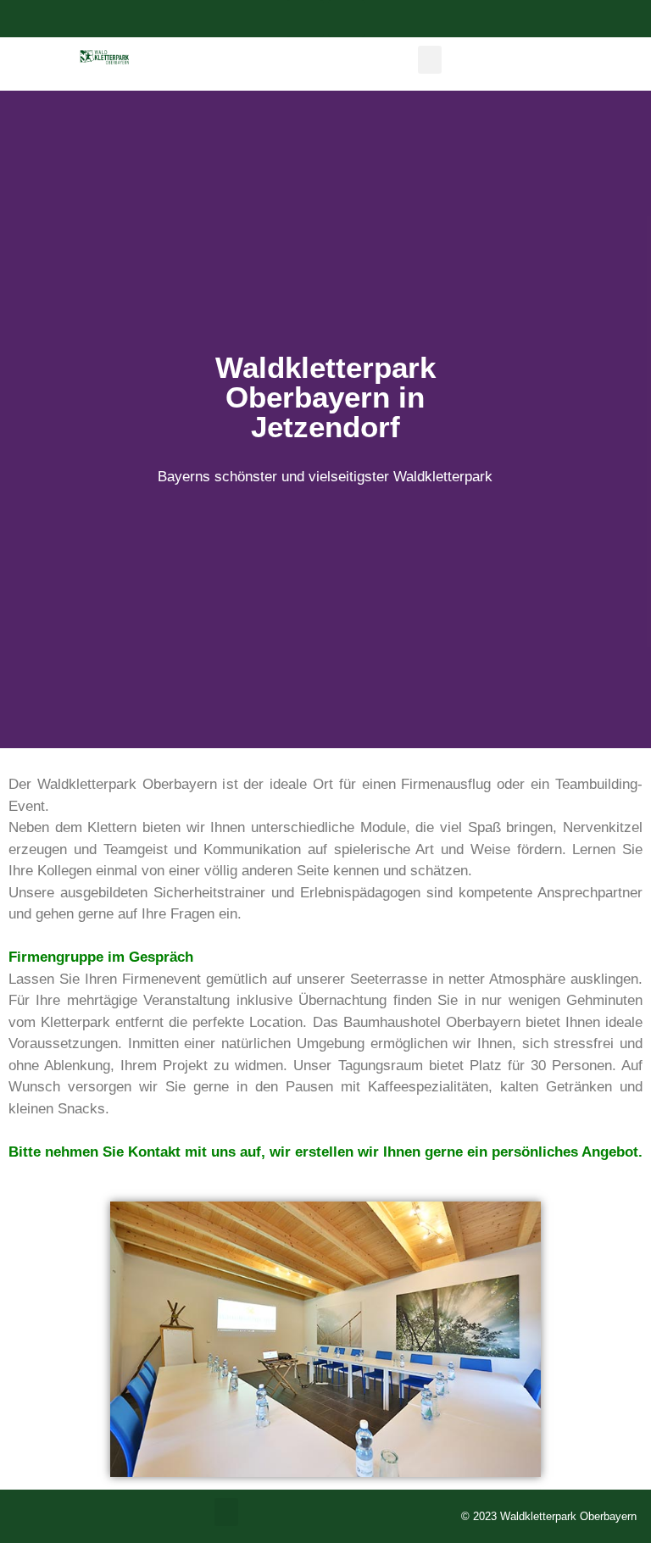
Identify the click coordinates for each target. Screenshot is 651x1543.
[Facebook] (305, 18)
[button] (430, 60)
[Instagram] (346, 18)
